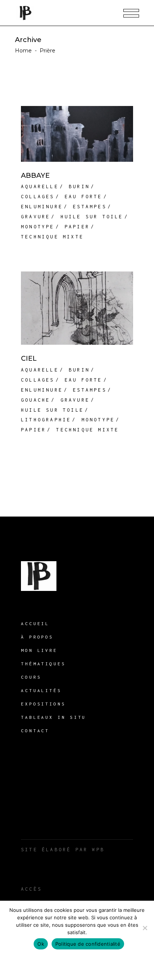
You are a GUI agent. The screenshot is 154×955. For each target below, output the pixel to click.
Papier (77, 226)
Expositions (43, 703)
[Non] (144, 928)
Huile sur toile (92, 216)
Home (23, 50)
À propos (37, 636)
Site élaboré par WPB (63, 849)
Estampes (90, 206)
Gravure (35, 216)
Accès (31, 889)
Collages (38, 196)
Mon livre (39, 650)
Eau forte (83, 196)
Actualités (41, 690)
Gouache (35, 400)
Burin (79, 186)
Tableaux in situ (53, 717)
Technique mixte (52, 236)
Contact (35, 730)
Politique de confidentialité (87, 944)
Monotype (38, 226)
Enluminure (42, 206)
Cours (31, 677)
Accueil (35, 623)
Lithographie (46, 419)
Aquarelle (40, 186)
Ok (40, 944)
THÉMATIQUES (43, 663)
